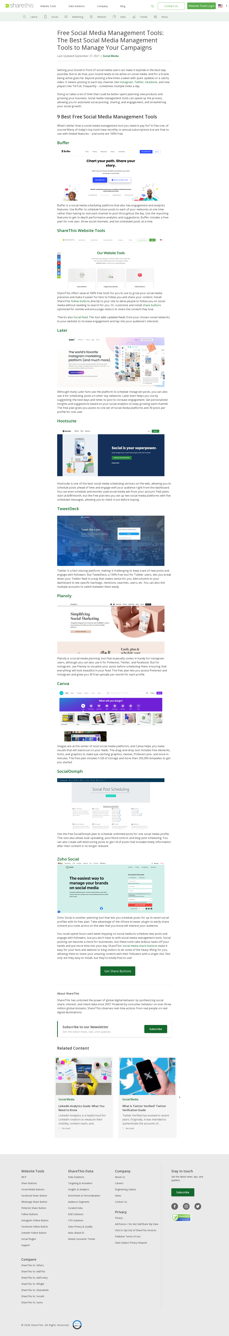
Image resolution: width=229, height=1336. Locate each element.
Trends (144, 16)
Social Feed (81, 317)
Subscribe (155, 1029)
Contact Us (171, 6)
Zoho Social (68, 859)
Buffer (63, 142)
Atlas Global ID (76, 1232)
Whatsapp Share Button (34, 1201)
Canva (63, 683)
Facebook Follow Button (34, 1226)
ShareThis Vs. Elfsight (32, 1283)
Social (54, 16)
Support (25, 1245)
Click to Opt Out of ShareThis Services (135, 1230)
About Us (120, 1177)
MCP (23, 1177)
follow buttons (80, 301)
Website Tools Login (202, 6)
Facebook (151, 82)
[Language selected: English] (222, 6)
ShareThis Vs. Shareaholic (35, 1290)
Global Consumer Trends (81, 1239)
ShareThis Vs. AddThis (33, 1271)
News (164, 16)
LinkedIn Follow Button (33, 1232)
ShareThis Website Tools (81, 230)
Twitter (139, 82)
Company (102, 6)
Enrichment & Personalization (84, 1195)
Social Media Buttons (32, 1189)
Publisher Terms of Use (127, 1236)
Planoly (64, 595)
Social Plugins (28, 1239)
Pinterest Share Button (33, 1208)
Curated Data (75, 1208)
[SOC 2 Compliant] (77, 1325)
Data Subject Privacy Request (131, 1242)
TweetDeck (68, 508)
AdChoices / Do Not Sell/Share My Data (136, 1224)
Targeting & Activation (80, 1183)
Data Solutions (77, 6)
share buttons (152, 305)
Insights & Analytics (78, 1189)
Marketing (77, 16)
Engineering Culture (125, 1189)
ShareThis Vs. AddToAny (34, 1277)
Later (62, 330)
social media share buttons (140, 946)
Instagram (126, 82)
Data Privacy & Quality (80, 1226)
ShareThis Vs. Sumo (32, 1302)
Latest (33, 16)
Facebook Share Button (34, 1195)
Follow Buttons (29, 1214)
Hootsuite (66, 421)
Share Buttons (29, 1183)
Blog (122, 6)
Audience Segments (79, 1201)
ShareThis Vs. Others (32, 1265)
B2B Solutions (75, 1214)
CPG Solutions (75, 1220)
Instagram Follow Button (34, 1220)
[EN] (222, 6)
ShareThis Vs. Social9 (32, 1296)
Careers (119, 1183)
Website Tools (48, 6)
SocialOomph (70, 771)
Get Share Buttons (117, 971)
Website (101, 16)
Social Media (111, 56)
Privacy (119, 1217)
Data (123, 16)
